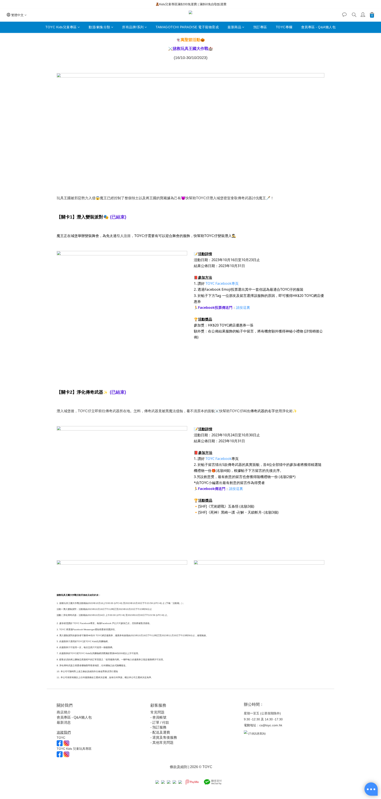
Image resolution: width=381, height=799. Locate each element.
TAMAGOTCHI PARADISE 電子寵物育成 (187, 27)
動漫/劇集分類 (99, 27)
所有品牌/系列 (133, 27)
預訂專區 (260, 27)
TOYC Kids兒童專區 (61, 27)
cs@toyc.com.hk (270, 725)
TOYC (210, 283)
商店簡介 (64, 712)
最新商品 (234, 27)
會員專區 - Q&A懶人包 (318, 27)
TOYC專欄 (284, 27)
